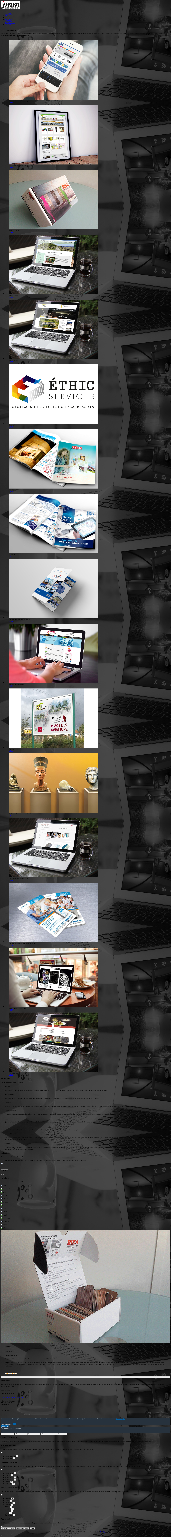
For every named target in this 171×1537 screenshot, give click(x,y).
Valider (32, 1528)
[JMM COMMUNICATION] (10, 9)
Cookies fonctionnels (8, 1434)
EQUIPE (7, 17)
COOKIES (5, 1426)
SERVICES (8, 19)
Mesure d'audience (21, 1434)
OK (14, 1424)
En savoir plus (120, 1419)
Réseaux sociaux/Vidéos (49, 1434)
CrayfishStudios (27, 1414)
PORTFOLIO (9, 21)
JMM (6, 15)
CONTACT (8, 24)
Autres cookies (62, 1434)
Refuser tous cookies (22, 1528)
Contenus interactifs (34, 1434)
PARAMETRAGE (6, 1424)
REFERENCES (10, 23)
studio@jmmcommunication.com (12, 1397)
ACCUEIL (8, 14)
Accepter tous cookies (8, 1528)
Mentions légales (102, 1532)
